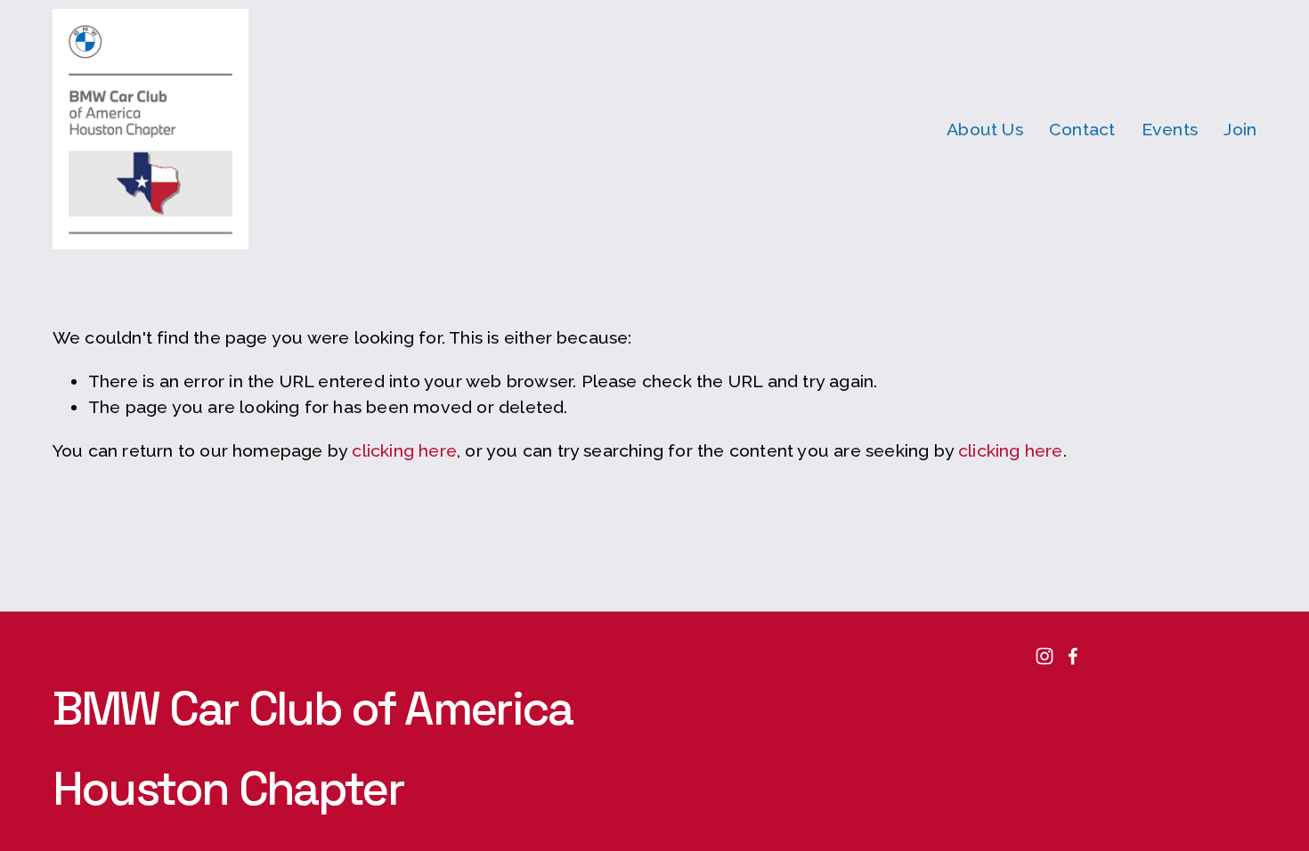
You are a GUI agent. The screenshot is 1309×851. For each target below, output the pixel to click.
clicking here (404, 451)
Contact (1082, 129)
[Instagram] (1044, 656)
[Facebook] (1073, 656)
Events (1170, 129)
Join (1240, 129)
